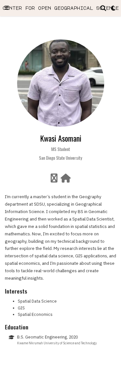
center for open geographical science (61, 8)
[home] (66, 180)
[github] (54, 180)
